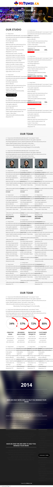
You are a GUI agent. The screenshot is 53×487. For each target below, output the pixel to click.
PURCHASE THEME (11, 95)
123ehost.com (29, 483)
